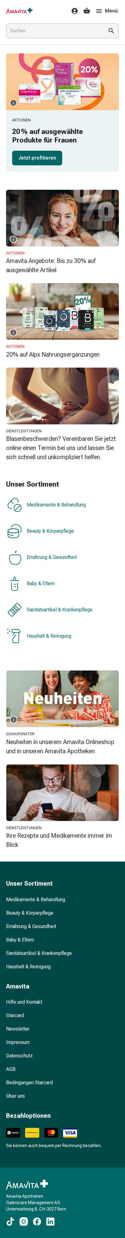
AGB (10, 1069)
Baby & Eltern (41, 584)
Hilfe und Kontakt (24, 1002)
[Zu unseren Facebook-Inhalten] (37, 1221)
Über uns (15, 1096)
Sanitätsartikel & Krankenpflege (60, 610)
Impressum (18, 1042)
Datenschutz (19, 1056)
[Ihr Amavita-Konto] (72, 11)
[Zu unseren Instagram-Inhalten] (23, 1221)
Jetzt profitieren (37, 158)
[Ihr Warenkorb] (87, 11)
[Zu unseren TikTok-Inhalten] (10, 1221)
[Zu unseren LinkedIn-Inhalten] (50, 1221)
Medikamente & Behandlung (56, 505)
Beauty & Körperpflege (50, 531)
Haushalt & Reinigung (49, 636)
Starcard (15, 1015)
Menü (111, 11)
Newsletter (17, 1029)
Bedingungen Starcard (29, 1082)
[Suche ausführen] (111, 30)
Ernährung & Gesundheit (52, 557)
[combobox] (54, 30)
